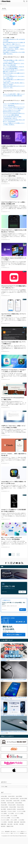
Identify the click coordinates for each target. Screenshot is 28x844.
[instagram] (11, 563)
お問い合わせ (13, 831)
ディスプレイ (5, 819)
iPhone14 (4, 807)
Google (16, 800)
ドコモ (21, 819)
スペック (14, 815)
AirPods (4, 796)
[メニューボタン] (26, 1)
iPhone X (20, 807)
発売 (21, 824)
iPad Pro (10, 802)
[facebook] (6, 563)
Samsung (20, 809)
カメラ (11, 813)
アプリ (4, 813)
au (3, 800)
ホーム (3, 831)
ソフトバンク (15, 817)
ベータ (4, 822)
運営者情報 (7, 831)
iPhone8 (4, 804)
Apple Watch (14, 798)
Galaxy (9, 800)
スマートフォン (5, 817)
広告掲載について (23, 833)
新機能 (3, 824)
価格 (16, 822)
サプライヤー (5, 815)
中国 (10, 822)
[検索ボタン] (24, 1)
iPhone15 (12, 807)
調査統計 (10, 826)
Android (11, 796)
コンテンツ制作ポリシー (22, 831)
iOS (23, 800)
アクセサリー (12, 811)
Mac (3, 809)
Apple (19, 796)
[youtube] (17, 563)
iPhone (18, 802)
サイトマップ (16, 833)
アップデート (21, 811)
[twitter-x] (8, 563)
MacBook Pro (11, 809)
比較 (10, 824)
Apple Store (5, 798)
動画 (22, 822)
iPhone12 (11, 804)
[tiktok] (14, 563)
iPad (3, 802)
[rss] (22, 563)
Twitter (3, 811)
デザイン (14, 819)
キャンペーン (19, 813)
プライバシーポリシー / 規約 (7, 833)
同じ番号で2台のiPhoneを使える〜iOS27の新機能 (12, 715)
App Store (23, 798)
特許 (16, 824)
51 (18, 554)
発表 (3, 826)
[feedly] (19, 563)
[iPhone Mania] (6, 1)
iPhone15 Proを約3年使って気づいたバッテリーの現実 (13, 679)
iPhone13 (20, 804)
